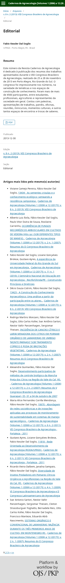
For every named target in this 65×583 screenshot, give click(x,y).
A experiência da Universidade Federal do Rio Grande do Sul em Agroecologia (34, 263)
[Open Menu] (3, 3)
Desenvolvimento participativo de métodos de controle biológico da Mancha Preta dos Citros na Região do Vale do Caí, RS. (35, 375)
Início (6, 10)
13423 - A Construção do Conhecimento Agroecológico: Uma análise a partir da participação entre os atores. (32, 296)
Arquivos (17, 10)
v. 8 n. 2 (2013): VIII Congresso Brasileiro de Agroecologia (31, 14)
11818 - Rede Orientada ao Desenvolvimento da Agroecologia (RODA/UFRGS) (31, 445)
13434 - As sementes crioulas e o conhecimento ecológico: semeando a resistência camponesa (32, 197)
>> (12, 552)
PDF (10, 122)
